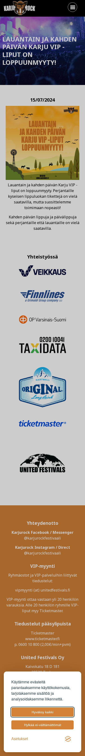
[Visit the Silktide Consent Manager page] (68, 739)
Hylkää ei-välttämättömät (42, 725)
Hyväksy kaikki (42, 712)
